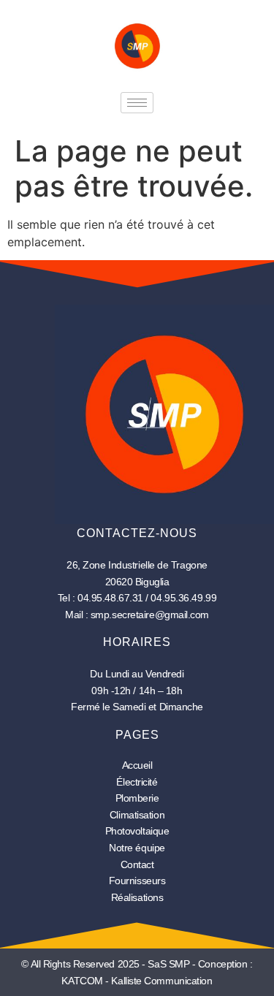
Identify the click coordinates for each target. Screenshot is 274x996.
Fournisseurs (137, 880)
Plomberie (137, 798)
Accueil (137, 765)
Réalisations (137, 897)
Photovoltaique (137, 831)
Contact (137, 864)
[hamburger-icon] (137, 102)
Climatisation (137, 815)
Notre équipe (137, 848)
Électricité (136, 782)
